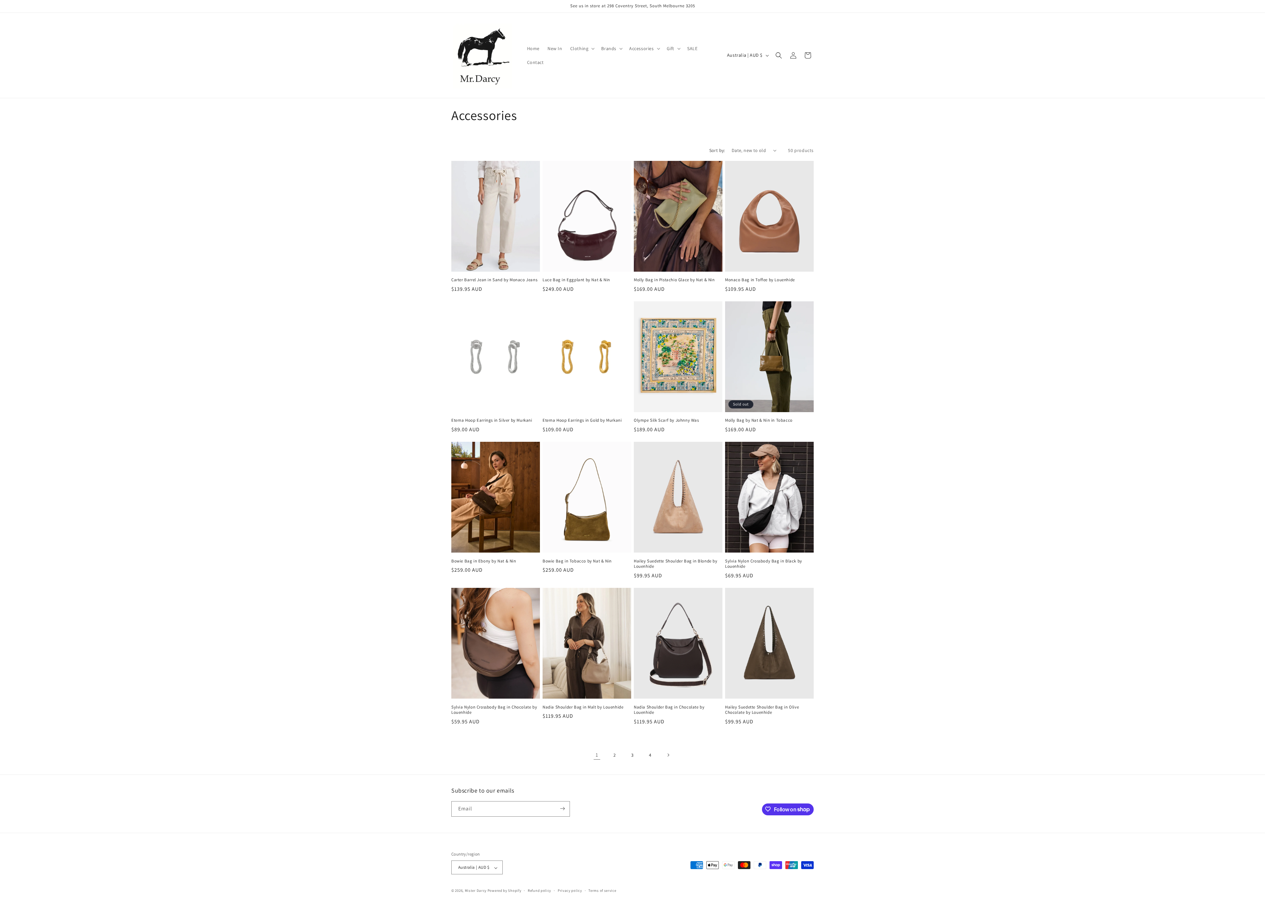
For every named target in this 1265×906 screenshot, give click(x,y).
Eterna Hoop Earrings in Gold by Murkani (582, 420)
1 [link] (597, 754)
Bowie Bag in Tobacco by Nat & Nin (577, 561)
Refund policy (539, 890)
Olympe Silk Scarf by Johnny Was (666, 420)
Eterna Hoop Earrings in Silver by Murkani (491, 420)
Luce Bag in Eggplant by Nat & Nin (576, 280)
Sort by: (717, 150)
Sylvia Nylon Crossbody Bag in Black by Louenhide (763, 564)
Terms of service (602, 890)
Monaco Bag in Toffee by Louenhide (760, 280)
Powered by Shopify (504, 891)
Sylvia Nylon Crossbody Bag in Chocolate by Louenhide (494, 710)
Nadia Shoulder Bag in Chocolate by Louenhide (669, 710)
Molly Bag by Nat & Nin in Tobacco (759, 420)
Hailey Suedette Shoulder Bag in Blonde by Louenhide (675, 564)
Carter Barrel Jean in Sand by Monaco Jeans (494, 280)
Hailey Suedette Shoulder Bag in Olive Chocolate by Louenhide (762, 710)
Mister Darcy (476, 891)
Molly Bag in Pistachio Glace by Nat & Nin (674, 280)
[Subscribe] (562, 808)
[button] (582, 48)
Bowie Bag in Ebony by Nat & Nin (483, 561)
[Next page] (668, 755)
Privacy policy (570, 890)
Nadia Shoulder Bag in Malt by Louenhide (583, 707)
